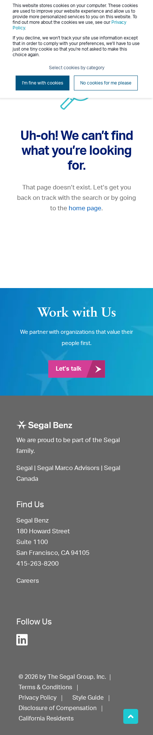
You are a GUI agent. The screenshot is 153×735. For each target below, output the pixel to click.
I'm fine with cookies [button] (42, 83)
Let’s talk (68, 369)
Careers (27, 581)
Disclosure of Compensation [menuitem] (58, 708)
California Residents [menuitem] (46, 719)
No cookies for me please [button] (105, 83)
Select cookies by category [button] (76, 67)
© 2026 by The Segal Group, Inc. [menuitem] (62, 677)
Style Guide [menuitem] (88, 698)
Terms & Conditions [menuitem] (45, 687)
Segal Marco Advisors (69, 468)
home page (85, 208)
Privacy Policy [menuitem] (37, 698)
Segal (24, 468)
